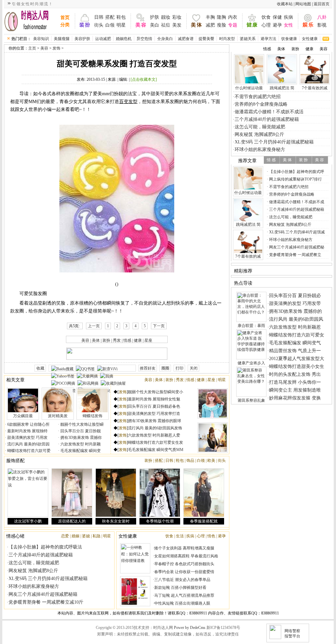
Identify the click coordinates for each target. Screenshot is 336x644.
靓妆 (165, 17)
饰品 (190, 460)
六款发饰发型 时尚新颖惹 (295, 327)
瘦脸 (221, 25)
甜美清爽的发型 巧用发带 (295, 303)
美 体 (287, 160)
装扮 (106, 340)
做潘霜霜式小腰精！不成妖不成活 (269, 111)
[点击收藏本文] (144, 79)
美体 (96, 340)
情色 (211, 536)
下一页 (159, 326)
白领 (110, 25)
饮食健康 (289, 38)
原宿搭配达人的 (72, 521)
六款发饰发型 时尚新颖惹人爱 (154, 435)
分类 (65, 24)
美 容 (319, 160)
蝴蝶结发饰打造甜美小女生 (296, 366)
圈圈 (165, 368)
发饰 (56, 48)
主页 (32, 48)
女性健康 (310, 38)
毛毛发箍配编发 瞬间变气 (295, 342)
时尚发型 (227, 38)
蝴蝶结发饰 (92, 416)
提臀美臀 (206, 38)
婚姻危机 (124, 38)
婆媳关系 (248, 38)
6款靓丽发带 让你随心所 (28, 424)
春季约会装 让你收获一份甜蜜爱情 (184, 571)
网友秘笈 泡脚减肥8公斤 (33, 570)
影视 (321, 25)
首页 (65, 17)
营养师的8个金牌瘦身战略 (261, 104)
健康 (138, 340)
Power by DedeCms (189, 627)
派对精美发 (58, 416)
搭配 (110, 17)
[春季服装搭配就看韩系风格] (203, 492)
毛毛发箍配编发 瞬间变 (80, 450)
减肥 (210, 25)
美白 (154, 25)
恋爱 (65, 536)
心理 (266, 25)
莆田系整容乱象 (251, 400)
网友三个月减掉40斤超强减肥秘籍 (43, 594)
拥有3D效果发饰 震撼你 (80, 437)
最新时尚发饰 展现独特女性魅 (154, 399)
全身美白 (165, 38)
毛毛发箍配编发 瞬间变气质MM (155, 449)
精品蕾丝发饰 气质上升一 (295, 350)
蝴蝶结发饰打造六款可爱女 (296, 335)
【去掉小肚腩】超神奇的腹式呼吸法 (45, 547)
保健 (277, 17)
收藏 (40, 368)
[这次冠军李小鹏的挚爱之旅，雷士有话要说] (28, 492)
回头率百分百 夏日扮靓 (80, 431)
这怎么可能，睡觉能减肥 (34, 562)
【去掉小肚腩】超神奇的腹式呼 (296, 171)
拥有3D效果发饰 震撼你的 (295, 311)
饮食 (266, 17)
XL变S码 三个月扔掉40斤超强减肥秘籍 (48, 578)
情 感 (271, 160)
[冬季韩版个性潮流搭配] (159, 492)
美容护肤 (82, 38)
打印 (179, 368)
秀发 (117, 340)
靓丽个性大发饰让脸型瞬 (81, 424)
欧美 (211, 460)
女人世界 (31, 21)
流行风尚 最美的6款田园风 (296, 319)
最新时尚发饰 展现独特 (27, 431)
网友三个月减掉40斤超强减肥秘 (296, 247)
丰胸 (210, 17)
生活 (180, 536)
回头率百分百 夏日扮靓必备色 (154, 406)
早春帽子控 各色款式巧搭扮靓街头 (184, 564)
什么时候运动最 (249, 88)
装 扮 (303, 160)
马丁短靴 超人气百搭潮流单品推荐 (184, 595)
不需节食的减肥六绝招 (258, 96)
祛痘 (165, 25)
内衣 (232, 17)
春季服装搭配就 (204, 521)
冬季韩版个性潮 (160, 521)
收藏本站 (285, 4)
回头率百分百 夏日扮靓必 (295, 295)
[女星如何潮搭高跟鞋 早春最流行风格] (135, 591)
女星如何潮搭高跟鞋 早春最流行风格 (186, 556)
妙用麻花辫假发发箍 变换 (295, 398)
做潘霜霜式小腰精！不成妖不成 (296, 202)
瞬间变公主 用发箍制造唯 (295, 390)
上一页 (94, 326)
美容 (44, 48)
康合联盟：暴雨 (251, 325)
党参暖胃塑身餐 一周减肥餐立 (294, 254)
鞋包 (121, 17)
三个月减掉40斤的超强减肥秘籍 (41, 554)
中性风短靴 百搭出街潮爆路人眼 (182, 603)
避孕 (277, 25)
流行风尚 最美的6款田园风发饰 (155, 428)
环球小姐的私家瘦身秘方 (34, 586)
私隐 (96, 536)
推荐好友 (148, 368)
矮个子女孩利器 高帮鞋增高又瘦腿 (184, 548)
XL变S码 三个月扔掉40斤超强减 (296, 232)
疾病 (288, 17)
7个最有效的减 (314, 88)
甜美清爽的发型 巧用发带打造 (154, 413)
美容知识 (41, 38)
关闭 (194, 368)
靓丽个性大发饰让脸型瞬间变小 (155, 392)
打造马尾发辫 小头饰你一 (295, 382)
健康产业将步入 (251, 363)
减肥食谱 (186, 38)
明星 (121, 25)
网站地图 (303, 4)
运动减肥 (103, 38)
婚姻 (75, 536)
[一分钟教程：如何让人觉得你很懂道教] (135, 558)
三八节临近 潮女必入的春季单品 (182, 579)
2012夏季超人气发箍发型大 (296, 358)
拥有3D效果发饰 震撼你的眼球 (154, 421)
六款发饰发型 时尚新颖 (80, 444)
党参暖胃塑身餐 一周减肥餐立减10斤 (46, 602)
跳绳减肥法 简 (282, 88)
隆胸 (221, 17)
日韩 (98, 17)
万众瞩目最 (23, 416)
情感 (127, 340)
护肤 (154, 17)
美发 (176, 25)
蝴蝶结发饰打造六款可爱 (28, 450)
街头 (98, 25)
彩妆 (176, 17)
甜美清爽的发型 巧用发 (27, 437)
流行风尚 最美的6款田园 (28, 444)
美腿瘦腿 (62, 38)
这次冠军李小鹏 (28, 521)
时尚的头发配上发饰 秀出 (295, 374)
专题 (232, 25)
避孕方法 (268, 38)
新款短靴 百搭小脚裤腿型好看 (180, 587)
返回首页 (321, 4)
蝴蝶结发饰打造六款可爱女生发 (155, 442)
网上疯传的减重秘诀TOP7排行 (295, 179)
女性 (288, 25)
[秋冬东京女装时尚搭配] (115, 492)
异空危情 (144, 38)
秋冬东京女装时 (116, 521)
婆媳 (86, 536)
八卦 (321, 17)
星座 (148, 340)
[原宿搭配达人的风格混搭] (72, 492)
